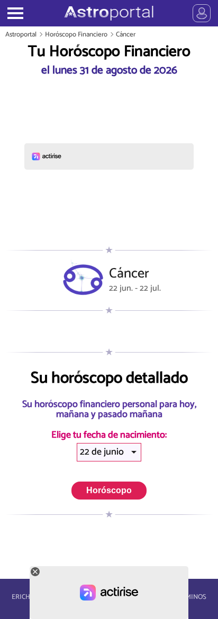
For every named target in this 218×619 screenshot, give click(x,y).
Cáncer (125, 34)
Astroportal (21, 34)
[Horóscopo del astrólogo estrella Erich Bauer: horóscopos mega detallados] (108, 13)
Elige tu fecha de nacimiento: (109, 435)
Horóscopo (109, 490)
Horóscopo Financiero (76, 34)
